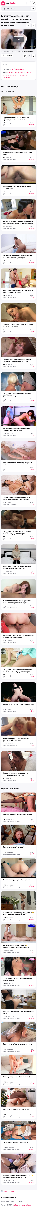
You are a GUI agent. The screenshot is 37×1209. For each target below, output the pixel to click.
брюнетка (6, 77)
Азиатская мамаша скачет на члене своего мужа (17, 188)
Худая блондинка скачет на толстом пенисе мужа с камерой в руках (17, 567)
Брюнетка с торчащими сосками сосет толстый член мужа (18, 326)
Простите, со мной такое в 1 (13, 847)
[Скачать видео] (28, 25)
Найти (33, 8)
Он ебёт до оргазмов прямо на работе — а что (18, 1012)
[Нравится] (25, 56)
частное (14, 72)
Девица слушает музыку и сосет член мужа (17, 153)
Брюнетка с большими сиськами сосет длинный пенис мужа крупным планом (18, 222)
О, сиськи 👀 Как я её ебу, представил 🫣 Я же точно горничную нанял (18, 914)
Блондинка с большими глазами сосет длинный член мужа (17, 395)
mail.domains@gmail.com (22, 1205)
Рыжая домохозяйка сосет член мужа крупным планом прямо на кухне (17, 360)
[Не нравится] (33, 56)
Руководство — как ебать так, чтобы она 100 (18, 1078)
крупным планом (21, 75)
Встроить (8, 55)
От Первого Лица (18, 69)
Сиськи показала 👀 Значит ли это (16, 1110)
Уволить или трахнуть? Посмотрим (16, 880)
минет (12, 75)
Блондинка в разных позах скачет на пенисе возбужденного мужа (17, 533)
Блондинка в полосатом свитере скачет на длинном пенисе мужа (18, 636)
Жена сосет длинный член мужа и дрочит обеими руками (16, 740)
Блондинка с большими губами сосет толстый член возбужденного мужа (17, 671)
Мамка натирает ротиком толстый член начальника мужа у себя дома (18, 257)
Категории (5, 1201)
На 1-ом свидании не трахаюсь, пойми (17, 814)
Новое (13, 1201)
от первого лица (23, 72)
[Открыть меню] (29, 3)
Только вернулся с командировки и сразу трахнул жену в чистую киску (16, 498)
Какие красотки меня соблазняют (16, 1142)
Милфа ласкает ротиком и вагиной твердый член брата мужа (16, 429)
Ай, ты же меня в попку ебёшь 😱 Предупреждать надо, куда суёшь (16, 947)
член (8, 72)
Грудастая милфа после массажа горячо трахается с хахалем (16, 119)
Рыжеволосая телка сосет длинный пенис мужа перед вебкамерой (17, 602)
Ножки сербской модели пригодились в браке (18, 464)
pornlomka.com (8, 1197)
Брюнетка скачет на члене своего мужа (18, 704)
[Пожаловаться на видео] (33, 25)
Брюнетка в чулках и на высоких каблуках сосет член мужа (15, 774)
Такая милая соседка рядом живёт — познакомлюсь (17, 979)
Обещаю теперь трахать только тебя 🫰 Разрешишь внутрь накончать (18, 1176)
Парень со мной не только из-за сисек (17, 1044)
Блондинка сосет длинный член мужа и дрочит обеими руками (18, 291)
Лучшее (21, 1201)
